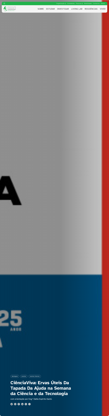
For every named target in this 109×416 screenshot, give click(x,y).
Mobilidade (88, 3)
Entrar (103, 3)
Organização (60, 3)
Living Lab (76, 9)
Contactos (96, 3)
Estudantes (71, 3)
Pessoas (79, 3)
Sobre (41, 9)
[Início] (10, 6)
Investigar (63, 9)
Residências (91, 9)
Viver (102, 9)
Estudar (50, 9)
